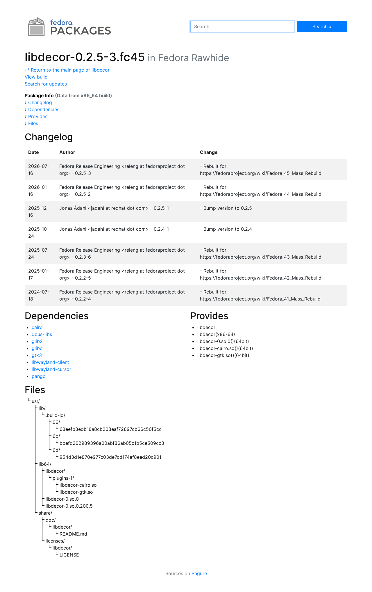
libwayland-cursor (51, 369)
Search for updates (46, 84)
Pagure (199, 573)
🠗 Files (31, 123)
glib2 (37, 341)
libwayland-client (50, 362)
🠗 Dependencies (42, 109)
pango (39, 376)
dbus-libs (42, 334)
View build (36, 77)
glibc (37, 348)
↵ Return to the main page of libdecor (67, 70)
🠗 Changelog (38, 102)
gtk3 (37, 355)
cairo (37, 327)
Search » (322, 26)
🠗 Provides (36, 116)
